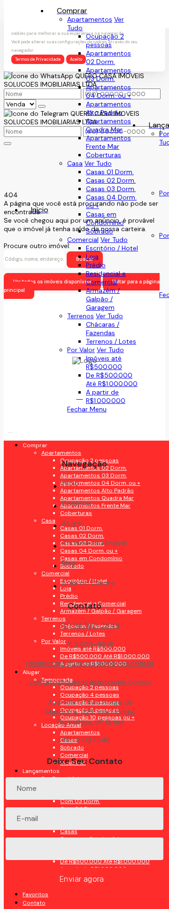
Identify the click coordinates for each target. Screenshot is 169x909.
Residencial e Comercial (106, 277)
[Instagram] (85, 449)
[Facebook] (85, 400)
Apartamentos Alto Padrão (108, 108)
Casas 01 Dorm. (110, 172)
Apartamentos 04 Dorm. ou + (108, 91)
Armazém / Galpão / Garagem (103, 299)
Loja (92, 256)
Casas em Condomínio (105, 218)
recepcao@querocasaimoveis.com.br (90, 663)
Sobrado (99, 231)
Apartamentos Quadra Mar (108, 125)
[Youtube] (85, 416)
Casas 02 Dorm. (111, 180)
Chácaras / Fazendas (102, 328)
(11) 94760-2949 (90, 625)
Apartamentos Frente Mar (108, 142)
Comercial (83, 239)
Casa (75, 163)
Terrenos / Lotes (111, 341)
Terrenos (80, 316)
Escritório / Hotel (112, 248)
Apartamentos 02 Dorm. (108, 57)
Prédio (96, 265)
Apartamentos (89, 19)
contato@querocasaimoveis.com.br (90, 682)
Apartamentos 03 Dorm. (108, 74)
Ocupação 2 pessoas (105, 40)
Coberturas (103, 155)
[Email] (85, 433)
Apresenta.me (25, 901)
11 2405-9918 (90, 644)
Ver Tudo (98, 163)
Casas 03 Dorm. (111, 189)
